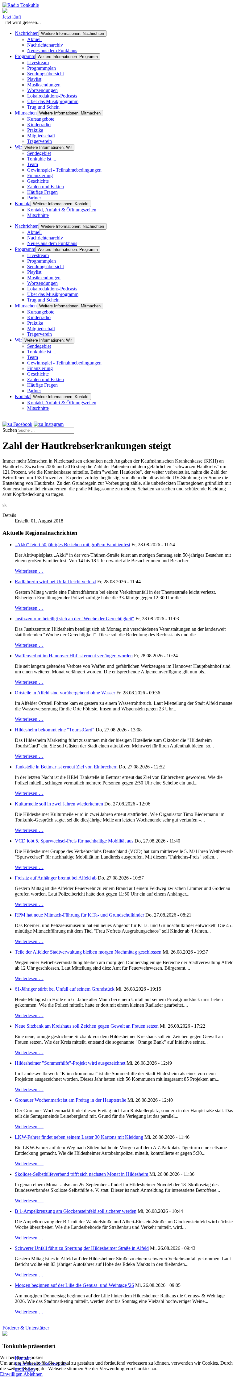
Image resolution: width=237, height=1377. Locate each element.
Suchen (9, 430)
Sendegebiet (39, 153)
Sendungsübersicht (45, 73)
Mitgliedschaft (41, 135)
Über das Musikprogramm (52, 101)
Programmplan (41, 68)
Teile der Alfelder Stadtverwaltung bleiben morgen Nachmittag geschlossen (88, 952)
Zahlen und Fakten (45, 186)
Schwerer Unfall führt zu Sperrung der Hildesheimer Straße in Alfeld (82, 1248)
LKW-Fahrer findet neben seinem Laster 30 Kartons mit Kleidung (79, 1137)
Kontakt (23, 203)
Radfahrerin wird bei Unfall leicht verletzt (55, 581)
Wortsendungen (42, 90)
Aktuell (34, 39)
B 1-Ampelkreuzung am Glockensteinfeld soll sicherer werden (75, 1211)
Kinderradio (39, 124)
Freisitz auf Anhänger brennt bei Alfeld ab (56, 877)
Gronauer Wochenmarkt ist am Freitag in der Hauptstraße (70, 1100)
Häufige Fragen (42, 192)
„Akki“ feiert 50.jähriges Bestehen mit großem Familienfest (72, 544)
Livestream (38, 62)
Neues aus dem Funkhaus (52, 50)
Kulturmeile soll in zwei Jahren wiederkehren (59, 803)
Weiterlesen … (29, 571)
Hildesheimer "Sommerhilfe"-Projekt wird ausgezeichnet (70, 1063)
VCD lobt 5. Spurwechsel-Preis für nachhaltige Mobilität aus (74, 840)
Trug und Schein (43, 107)
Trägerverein (39, 141)
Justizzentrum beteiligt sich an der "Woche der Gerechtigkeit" (74, 618)
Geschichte (38, 181)
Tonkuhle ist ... (41, 158)
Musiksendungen (43, 84)
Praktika (35, 130)
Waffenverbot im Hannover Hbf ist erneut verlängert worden (74, 655)
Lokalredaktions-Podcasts (52, 95)
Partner (34, 197)
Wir (18, 147)
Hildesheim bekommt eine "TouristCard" (54, 729)
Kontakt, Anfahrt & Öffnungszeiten (61, 209)
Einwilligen (11, 1374)
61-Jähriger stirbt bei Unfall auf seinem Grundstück (64, 989)
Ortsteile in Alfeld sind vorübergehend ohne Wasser (65, 692)
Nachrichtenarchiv (45, 45)
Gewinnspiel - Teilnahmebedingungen (64, 170)
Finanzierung (40, 175)
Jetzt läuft (11, 16)
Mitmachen (26, 112)
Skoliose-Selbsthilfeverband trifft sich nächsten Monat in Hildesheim (82, 1174)
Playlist (34, 79)
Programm (25, 56)
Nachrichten (27, 33)
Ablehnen (33, 1374)
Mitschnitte (38, 215)
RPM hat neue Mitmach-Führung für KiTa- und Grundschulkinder (79, 914)
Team (32, 164)
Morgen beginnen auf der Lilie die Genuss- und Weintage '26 (74, 1285)
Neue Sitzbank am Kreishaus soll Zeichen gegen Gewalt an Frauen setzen (87, 1026)
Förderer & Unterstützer (25, 1327)
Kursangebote (40, 119)
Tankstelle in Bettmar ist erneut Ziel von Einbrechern (66, 766)
